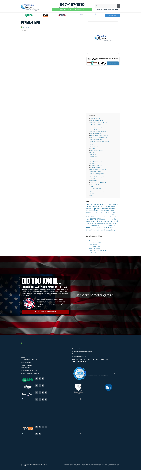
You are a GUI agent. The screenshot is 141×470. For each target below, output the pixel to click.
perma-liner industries (99, 216)
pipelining (95, 221)
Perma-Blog (93, 160)
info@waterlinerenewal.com (30, 370)
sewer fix (95, 226)
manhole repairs (90, 214)
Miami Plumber (93, 244)
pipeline (92, 163)
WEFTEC (93, 195)
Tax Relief (93, 178)
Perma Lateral (94, 156)
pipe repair (113, 221)
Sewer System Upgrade (97, 177)
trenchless (93, 180)
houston (112, 209)
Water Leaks (92, 252)
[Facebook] (36, 378)
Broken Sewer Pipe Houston (98, 122)
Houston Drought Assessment (99, 137)
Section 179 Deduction (97, 173)
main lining (113, 212)
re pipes (101, 223)
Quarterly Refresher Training (98, 169)
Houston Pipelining (93, 210)
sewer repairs (97, 228)
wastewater (93, 190)
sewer (89, 225)
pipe (109, 219)
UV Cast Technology (96, 188)
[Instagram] (46, 392)
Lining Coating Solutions (96, 242)
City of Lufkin (94, 126)
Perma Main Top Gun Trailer (98, 158)
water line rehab (100, 232)
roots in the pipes (107, 223)
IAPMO (92, 145)
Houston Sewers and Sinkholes (99, 141)
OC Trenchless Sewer (95, 246)
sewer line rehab (104, 226)
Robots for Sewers (95, 171)
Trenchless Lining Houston (98, 182)
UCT (91, 186)
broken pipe (90, 204)
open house (112, 215)
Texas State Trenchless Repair (97, 250)
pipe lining (104, 221)
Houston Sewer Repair (97, 139)
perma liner (95, 219)
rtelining (114, 223)
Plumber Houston (95, 167)
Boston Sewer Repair (95, 241)
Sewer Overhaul (95, 175)
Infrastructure (94, 146)
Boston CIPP (92, 239)
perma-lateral (90, 216)
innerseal (116, 210)
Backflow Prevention (96, 120)
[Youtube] (43, 378)
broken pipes (96, 204)
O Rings (92, 152)
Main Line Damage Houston (103, 212)
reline (96, 223)
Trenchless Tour (95, 184)
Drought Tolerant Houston (98, 131)
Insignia (92, 148)
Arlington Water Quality (97, 118)
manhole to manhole (100, 215)
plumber (90, 223)
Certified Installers (95, 124)
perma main (104, 219)
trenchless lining (93, 230)
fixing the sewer (103, 209)
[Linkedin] (40, 378)
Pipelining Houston (96, 165)
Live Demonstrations (96, 150)
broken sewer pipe (108, 204)
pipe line (88, 221)
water (92, 193)
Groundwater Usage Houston (99, 135)
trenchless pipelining (108, 230)
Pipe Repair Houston (96, 161)
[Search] (118, 6)
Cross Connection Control (97, 128)
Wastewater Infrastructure (98, 192)
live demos (93, 212)
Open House (94, 154)
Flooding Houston (95, 133)
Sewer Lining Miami (94, 248)
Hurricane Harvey (95, 143)
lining (88, 212)
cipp (94, 208)
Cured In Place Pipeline (97, 129)
